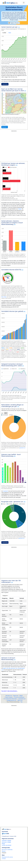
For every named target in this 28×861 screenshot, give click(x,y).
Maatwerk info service (7, 857)
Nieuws (4, 851)
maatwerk (5, 491)
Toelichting (5, 84)
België (19, 209)
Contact (4, 858)
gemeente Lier (22, 447)
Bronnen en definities (7, 849)
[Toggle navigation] (24, 2)
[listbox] (6, 413)
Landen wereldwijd (6, 845)
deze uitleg (3, 296)
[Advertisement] (14, 147)
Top (21, 702)
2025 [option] (5, 413)
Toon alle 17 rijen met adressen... (9, 691)
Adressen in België (6, 842)
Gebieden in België (6, 840)
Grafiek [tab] (4, 32)
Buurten (4, 127)
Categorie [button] (4, 595)
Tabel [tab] (9, 32)
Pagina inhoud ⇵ (15, 23)
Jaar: (2, 413)
